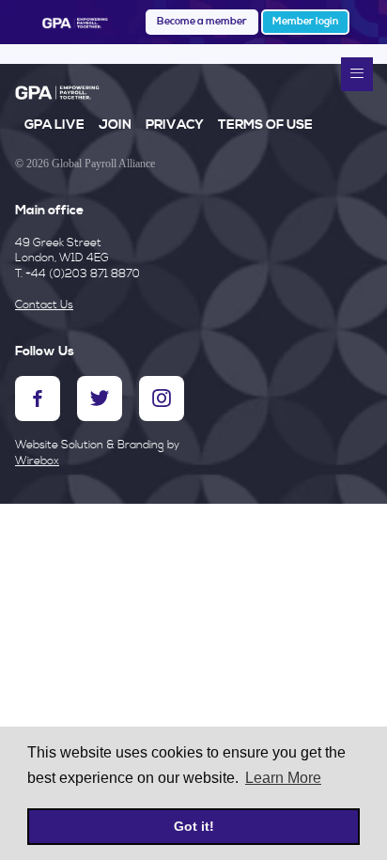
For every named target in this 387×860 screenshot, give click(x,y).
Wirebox (37, 461)
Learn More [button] (283, 778)
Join (115, 125)
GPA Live (54, 125)
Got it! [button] (194, 826)
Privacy (175, 125)
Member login (305, 21)
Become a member (202, 21)
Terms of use (265, 125)
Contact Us (44, 305)
